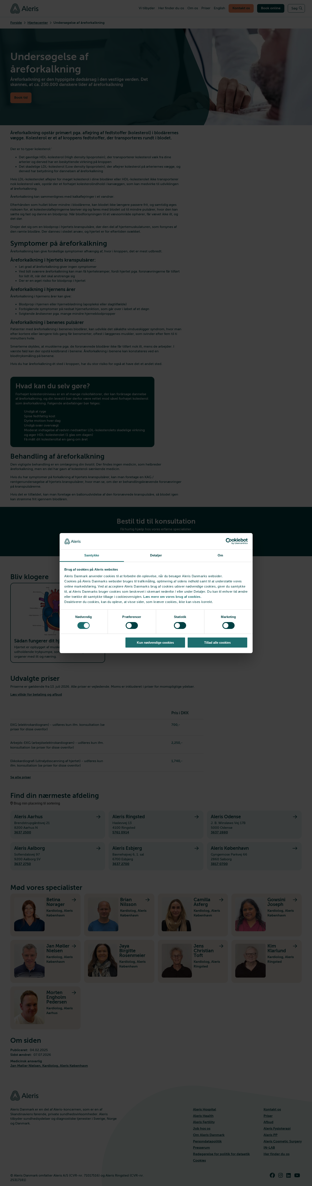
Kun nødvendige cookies (155, 642)
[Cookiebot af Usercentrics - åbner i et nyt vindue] (229, 541)
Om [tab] (220, 555)
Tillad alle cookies (217, 642)
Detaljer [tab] (156, 555)
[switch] (132, 625)
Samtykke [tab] (91, 555)
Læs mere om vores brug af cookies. (172, 596)
